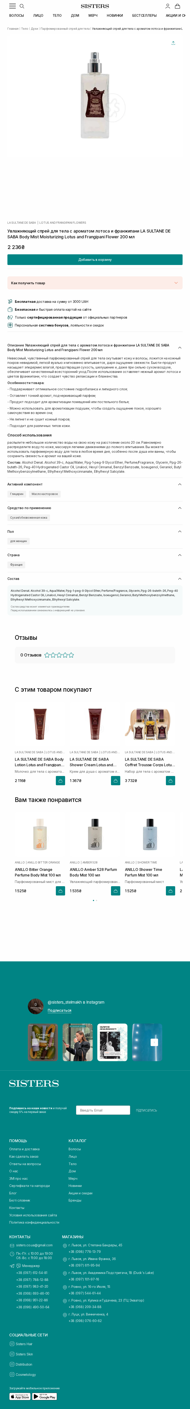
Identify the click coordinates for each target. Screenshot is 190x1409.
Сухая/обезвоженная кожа (28, 517)
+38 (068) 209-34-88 (85, 1307)
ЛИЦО (38, 15)
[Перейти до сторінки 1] (93, 900)
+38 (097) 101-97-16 (84, 1279)
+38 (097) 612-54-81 (31, 1273)
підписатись (146, 1110)
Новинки (75, 1186)
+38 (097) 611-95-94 (84, 1265)
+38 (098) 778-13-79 (85, 1252)
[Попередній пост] (35, 1042)
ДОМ (75, 15)
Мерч (73, 1178)
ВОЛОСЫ (16, 15)
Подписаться (59, 1010)
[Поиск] (22, 6)
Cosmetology (26, 1375)
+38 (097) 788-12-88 (32, 1280)
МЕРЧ (93, 15)
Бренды (75, 1200)
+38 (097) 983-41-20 (32, 1286)
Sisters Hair (24, 1344)
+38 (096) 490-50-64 (32, 1307)
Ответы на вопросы (25, 1164)
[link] (177, 6)
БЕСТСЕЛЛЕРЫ (144, 15)
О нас (13, 1171)
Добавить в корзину (95, 260)
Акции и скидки (80, 1193)
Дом (72, 1171)
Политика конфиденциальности (34, 1222)
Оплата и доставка (24, 1149)
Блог (12, 1193)
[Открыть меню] (12, 6)
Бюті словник (19, 1200)
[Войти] (168, 6)
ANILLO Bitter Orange (43, 862)
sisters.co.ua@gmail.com (34, 1245)
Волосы (75, 1149)
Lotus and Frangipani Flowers (62, 222)
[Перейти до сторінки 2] (96, 900)
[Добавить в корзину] (60, 780)
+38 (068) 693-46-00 (32, 1293)
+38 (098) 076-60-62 (85, 1321)
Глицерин (16, 494)
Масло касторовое (45, 494)
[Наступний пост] (154, 1042)
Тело (72, 1164)
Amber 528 (90, 862)
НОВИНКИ (115, 15)
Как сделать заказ (23, 1156)
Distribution (24, 1364)
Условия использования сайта (33, 1215)
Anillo (20, 862)
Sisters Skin (24, 1354)
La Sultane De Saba (21, 222)
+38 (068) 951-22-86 (32, 1300)
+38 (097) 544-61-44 (85, 1293)
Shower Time (147, 862)
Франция (16, 564)
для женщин (18, 541)
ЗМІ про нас (18, 1178)
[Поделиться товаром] (173, 43)
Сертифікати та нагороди (29, 1186)
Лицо (73, 1156)
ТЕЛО (57, 15)
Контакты (16, 1208)
